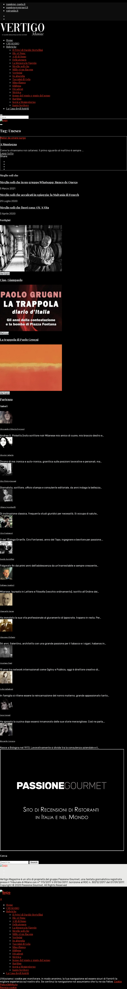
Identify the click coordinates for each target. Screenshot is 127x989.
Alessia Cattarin (6, 455)
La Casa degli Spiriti (17, 108)
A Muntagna (8, 144)
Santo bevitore (20, 105)
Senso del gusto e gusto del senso (31, 95)
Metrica (16, 92)
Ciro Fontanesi (6, 533)
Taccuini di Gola (21, 79)
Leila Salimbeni (6, 689)
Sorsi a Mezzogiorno (24, 102)
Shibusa (16, 85)
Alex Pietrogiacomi (8, 481)
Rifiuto (14, 984)
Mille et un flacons (22, 69)
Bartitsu (16, 98)
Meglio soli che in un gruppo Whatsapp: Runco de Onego (39, 182)
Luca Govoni (5, 715)
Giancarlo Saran (7, 611)
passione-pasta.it (15, 4)
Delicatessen (19, 59)
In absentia (18, 76)
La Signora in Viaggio (24, 63)
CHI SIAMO (12, 43)
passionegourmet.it (17, 7)
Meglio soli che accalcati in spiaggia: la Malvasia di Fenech (39, 195)
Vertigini (17, 72)
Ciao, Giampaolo (11, 280)
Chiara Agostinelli (8, 507)
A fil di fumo (19, 56)
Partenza (6, 399)
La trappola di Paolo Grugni (19, 339)
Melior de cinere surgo (13, 137)
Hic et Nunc (19, 53)
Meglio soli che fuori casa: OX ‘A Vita (24, 207)
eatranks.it (12, 10)
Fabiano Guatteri (7, 585)
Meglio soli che (20, 66)
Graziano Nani (6, 663)
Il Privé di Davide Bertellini (27, 50)
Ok (8, 984)
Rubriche (11, 46)
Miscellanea (19, 82)
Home (9, 40)
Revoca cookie (8, 987)
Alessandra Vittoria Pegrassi (12, 429)
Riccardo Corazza (7, 741)
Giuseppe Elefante (7, 637)
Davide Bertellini (7, 559)
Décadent (17, 89)
